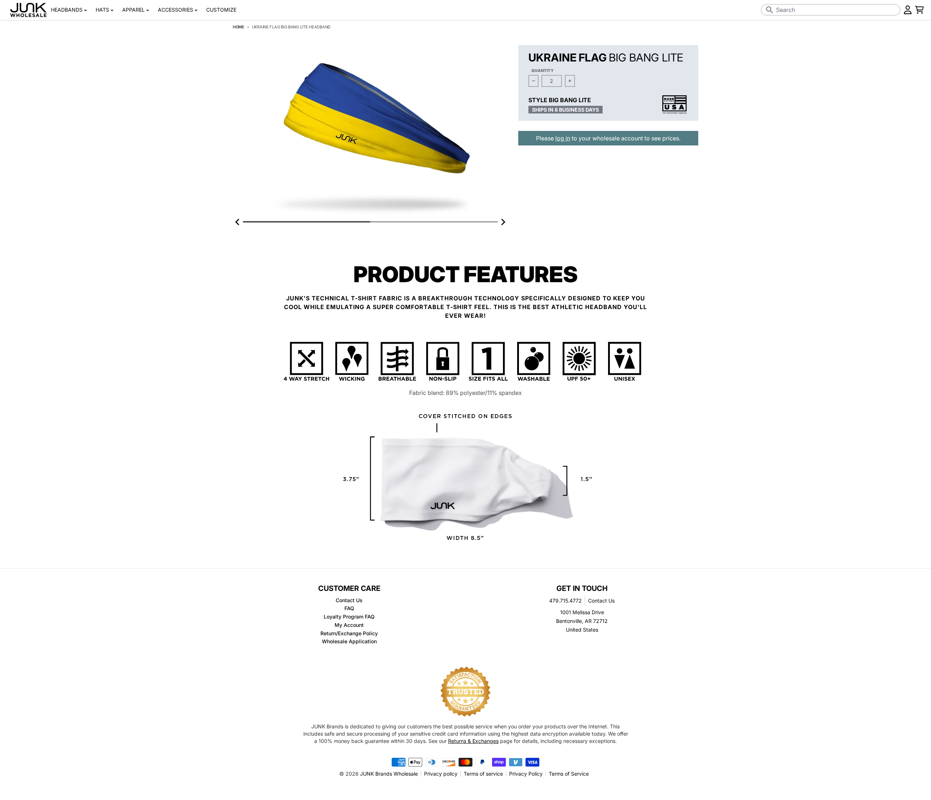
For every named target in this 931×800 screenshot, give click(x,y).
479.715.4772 (565, 600)
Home (238, 26)
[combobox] (830, 10)
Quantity (542, 70)
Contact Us (601, 600)
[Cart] (919, 9)
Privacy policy (440, 774)
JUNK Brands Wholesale (389, 774)
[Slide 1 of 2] (370, 131)
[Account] (907, 9)
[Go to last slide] (238, 222)
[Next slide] (503, 222)
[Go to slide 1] (306, 222)
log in (562, 138)
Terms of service (483, 774)
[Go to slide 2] (434, 222)
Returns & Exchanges (473, 741)
